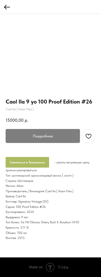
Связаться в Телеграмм (27, 162)
